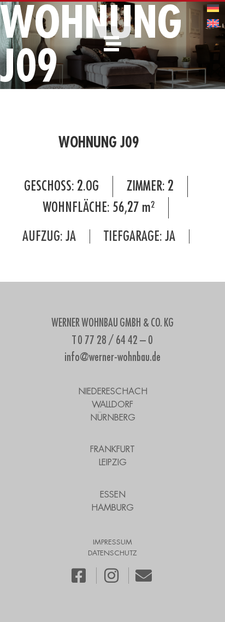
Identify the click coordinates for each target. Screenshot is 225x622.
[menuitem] (213, 8)
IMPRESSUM (112, 542)
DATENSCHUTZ (112, 552)
